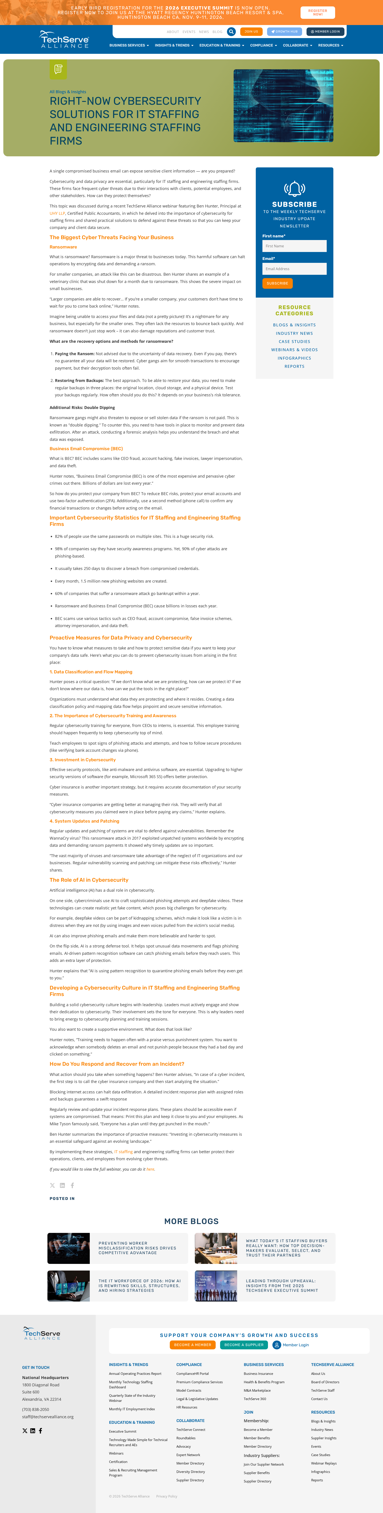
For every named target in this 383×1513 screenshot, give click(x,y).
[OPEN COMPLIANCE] (276, 45)
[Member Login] (276, 1345)
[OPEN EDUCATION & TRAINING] (243, 45)
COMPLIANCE (189, 1364)
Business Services (264, 1364)
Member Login (296, 1345)
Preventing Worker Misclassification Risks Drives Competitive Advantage (137, 1248)
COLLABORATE (190, 1420)
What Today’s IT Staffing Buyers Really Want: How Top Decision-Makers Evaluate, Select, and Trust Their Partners (287, 1248)
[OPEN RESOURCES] (342, 45)
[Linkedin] (62, 1185)
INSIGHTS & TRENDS (128, 1364)
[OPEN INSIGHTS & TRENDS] (192, 45)
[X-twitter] (52, 1185)
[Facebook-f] (72, 1185)
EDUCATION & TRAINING (132, 1422)
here (150, 1169)
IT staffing (123, 1151)
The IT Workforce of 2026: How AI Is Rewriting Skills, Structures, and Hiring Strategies (140, 1286)
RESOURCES (323, 1412)
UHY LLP (57, 213)
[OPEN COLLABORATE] (311, 45)
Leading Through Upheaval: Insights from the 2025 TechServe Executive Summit (282, 1286)
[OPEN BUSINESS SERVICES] (148, 45)
